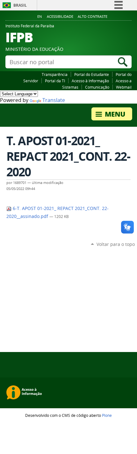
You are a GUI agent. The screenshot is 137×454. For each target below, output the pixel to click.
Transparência (55, 74)
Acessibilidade (60, 16)
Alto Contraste (92, 16)
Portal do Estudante (91, 74)
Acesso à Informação (90, 80)
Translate (53, 100)
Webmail (124, 87)
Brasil (20, 5)
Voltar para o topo (116, 244)
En (39, 16)
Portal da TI (55, 80)
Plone (107, 415)
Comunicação (97, 87)
